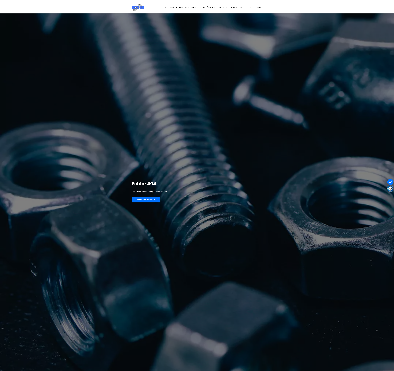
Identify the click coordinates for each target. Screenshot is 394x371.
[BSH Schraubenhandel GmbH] (146, 7)
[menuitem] (170, 7)
